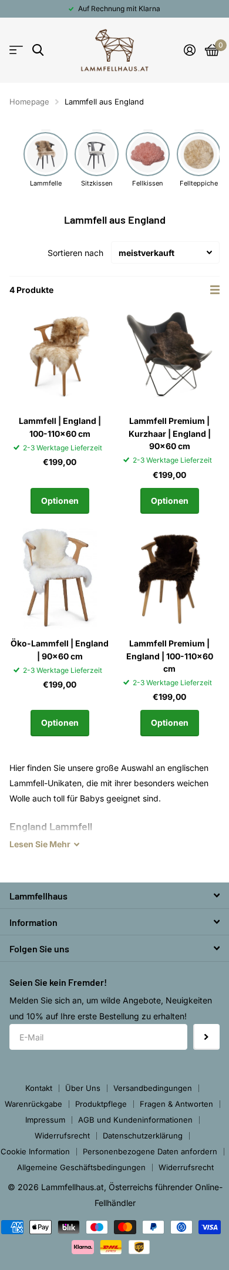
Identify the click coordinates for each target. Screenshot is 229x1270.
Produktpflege (101, 1104)
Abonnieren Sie (206, 1037)
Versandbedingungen (152, 1088)
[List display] (215, 290)
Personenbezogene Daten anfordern (150, 1151)
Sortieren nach (75, 253)
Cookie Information (35, 1151)
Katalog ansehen (16, 50)
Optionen (60, 501)
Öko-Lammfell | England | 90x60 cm (60, 649)
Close (114, 895)
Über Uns (82, 1088)
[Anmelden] (190, 50)
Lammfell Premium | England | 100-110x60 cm (169, 655)
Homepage (29, 101)
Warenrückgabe (33, 1104)
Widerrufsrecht (62, 1135)
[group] (45, 158)
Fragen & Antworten (176, 1104)
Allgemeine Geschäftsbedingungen (81, 1167)
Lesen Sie (39, 844)
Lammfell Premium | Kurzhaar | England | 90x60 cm (170, 433)
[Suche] (37, 50)
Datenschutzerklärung (143, 1135)
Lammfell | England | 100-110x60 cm (60, 427)
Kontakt (38, 1088)
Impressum (45, 1119)
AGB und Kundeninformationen (135, 1119)
